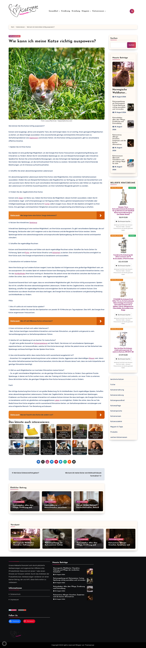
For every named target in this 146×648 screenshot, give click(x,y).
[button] (4, 643)
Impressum (14, 600)
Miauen (92, 358)
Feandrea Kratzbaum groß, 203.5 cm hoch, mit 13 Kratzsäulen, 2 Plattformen (123, 256)
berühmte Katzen (117, 379)
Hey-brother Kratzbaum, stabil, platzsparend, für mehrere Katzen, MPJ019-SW (123, 350)
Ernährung (65, 11)
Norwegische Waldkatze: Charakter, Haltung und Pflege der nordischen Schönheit (66, 570)
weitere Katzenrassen (118, 437)
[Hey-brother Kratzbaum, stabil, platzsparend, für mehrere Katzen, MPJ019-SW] (123, 339)
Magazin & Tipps (116, 427)
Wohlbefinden (20, 274)
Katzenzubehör (116, 421)
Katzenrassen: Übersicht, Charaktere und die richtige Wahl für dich (118, 159)
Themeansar (89, 645)
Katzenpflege (115, 406)
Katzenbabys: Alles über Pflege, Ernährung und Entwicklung (23, 508)
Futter (47, 204)
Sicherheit (56, 253)
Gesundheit (54, 11)
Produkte (113, 432)
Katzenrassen (98, 11)
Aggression (33, 138)
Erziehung (76, 11)
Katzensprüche (116, 411)
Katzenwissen (14, 36)
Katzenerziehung (117, 395)
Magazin (86, 11)
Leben (57, 400)
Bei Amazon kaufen (124, 221)
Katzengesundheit (117, 400)
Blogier (78, 645)
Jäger (20, 198)
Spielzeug (33, 223)
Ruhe (27, 253)
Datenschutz (15, 594)
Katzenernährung (117, 390)
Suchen (114, 38)
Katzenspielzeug (40, 343)
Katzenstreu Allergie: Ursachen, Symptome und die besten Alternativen (119, 545)
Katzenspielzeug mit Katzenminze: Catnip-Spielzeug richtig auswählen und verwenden (118, 105)
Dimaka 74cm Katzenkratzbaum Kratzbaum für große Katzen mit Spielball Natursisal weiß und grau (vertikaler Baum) (123, 210)
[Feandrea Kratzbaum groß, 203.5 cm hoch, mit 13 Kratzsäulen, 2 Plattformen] (123, 245)
